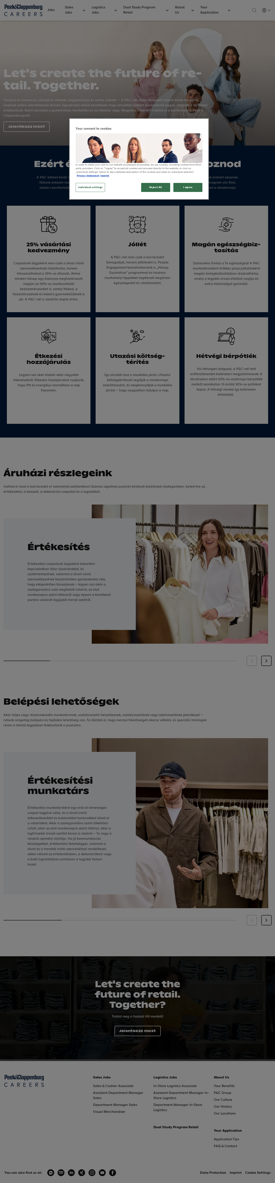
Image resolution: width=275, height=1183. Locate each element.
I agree (188, 187)
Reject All (155, 187)
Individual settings (90, 187)
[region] (139, 159)
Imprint (104, 176)
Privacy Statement (88, 176)
